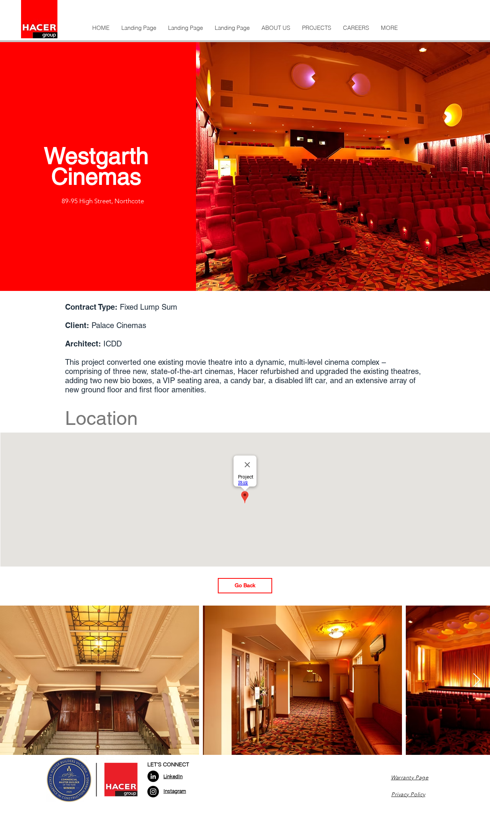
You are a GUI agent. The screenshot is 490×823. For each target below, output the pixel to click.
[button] (275, 28)
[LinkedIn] (153, 776)
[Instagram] (153, 791)
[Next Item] (476, 680)
